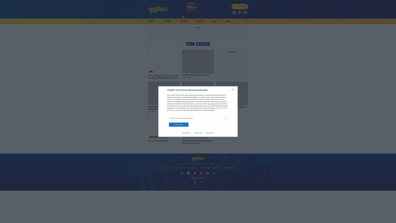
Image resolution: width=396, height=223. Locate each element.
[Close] (234, 90)
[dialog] (198, 111)
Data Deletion (186, 133)
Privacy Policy (209, 133)
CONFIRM (179, 124)
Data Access (198, 133)
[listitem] (198, 118)
